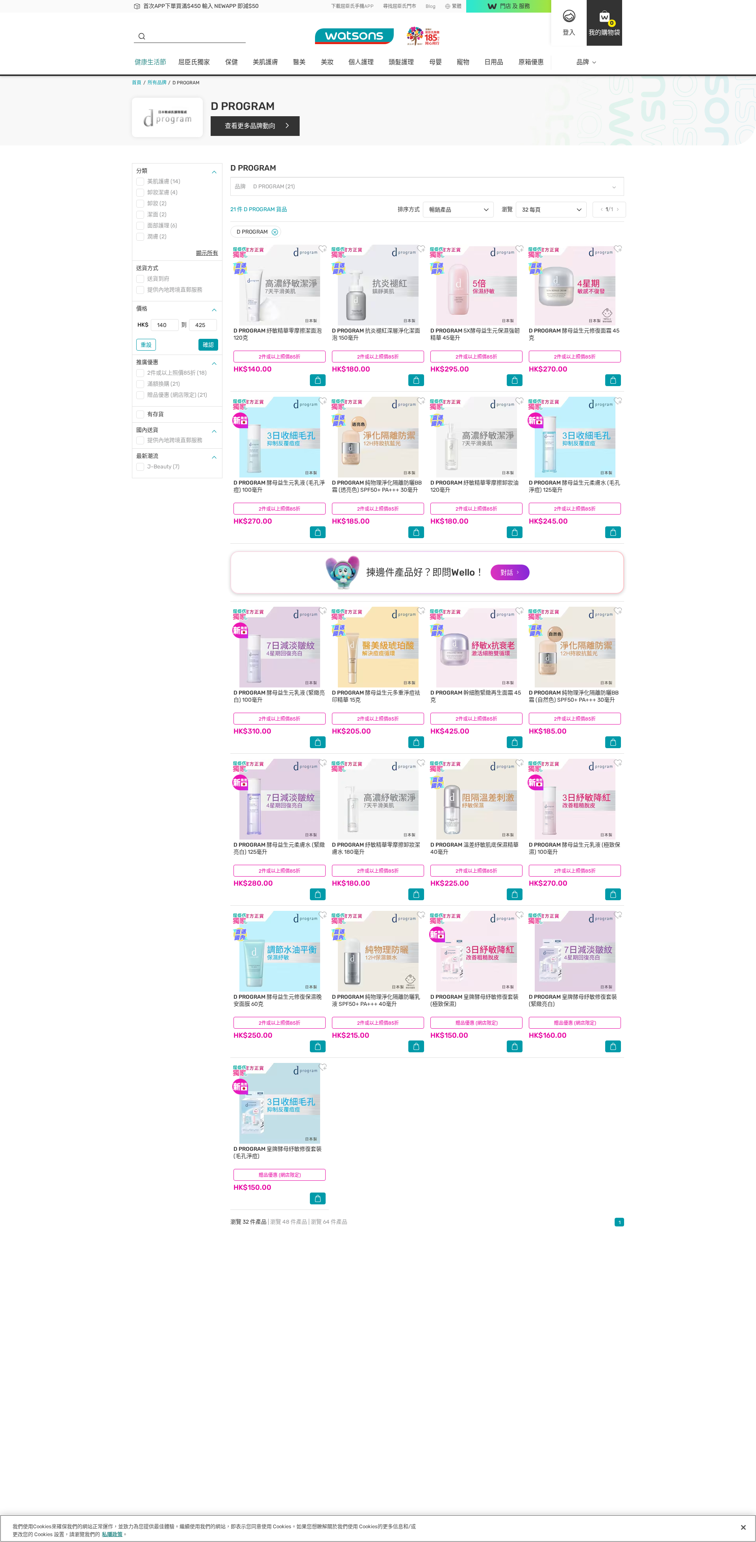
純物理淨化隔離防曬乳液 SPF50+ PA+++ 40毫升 (376, 1000)
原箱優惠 (531, 62)
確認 (208, 345)
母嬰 (435, 62)
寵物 (463, 62)
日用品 (493, 62)
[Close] (275, 232)
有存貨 (155, 414)
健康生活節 (150, 62)
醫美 (299, 62)
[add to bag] (318, 380)
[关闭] (743, 1527)
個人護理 (361, 62)
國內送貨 (147, 430)
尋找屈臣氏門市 (399, 6)
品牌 (582, 62)
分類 (141, 170)
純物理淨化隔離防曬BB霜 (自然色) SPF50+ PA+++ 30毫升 (574, 696)
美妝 (327, 62)
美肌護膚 (265, 62)
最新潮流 (147, 456)
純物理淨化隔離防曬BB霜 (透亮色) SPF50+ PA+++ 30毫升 (377, 486)
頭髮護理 (401, 62)
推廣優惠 (147, 362)
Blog (430, 6)
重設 (146, 345)
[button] (604, 23)
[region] (378, 1528)
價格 (141, 308)
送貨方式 (147, 268)
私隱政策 (112, 1534)
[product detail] (279, 285)
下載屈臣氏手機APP (352, 6)
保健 (231, 62)
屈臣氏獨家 (194, 62)
